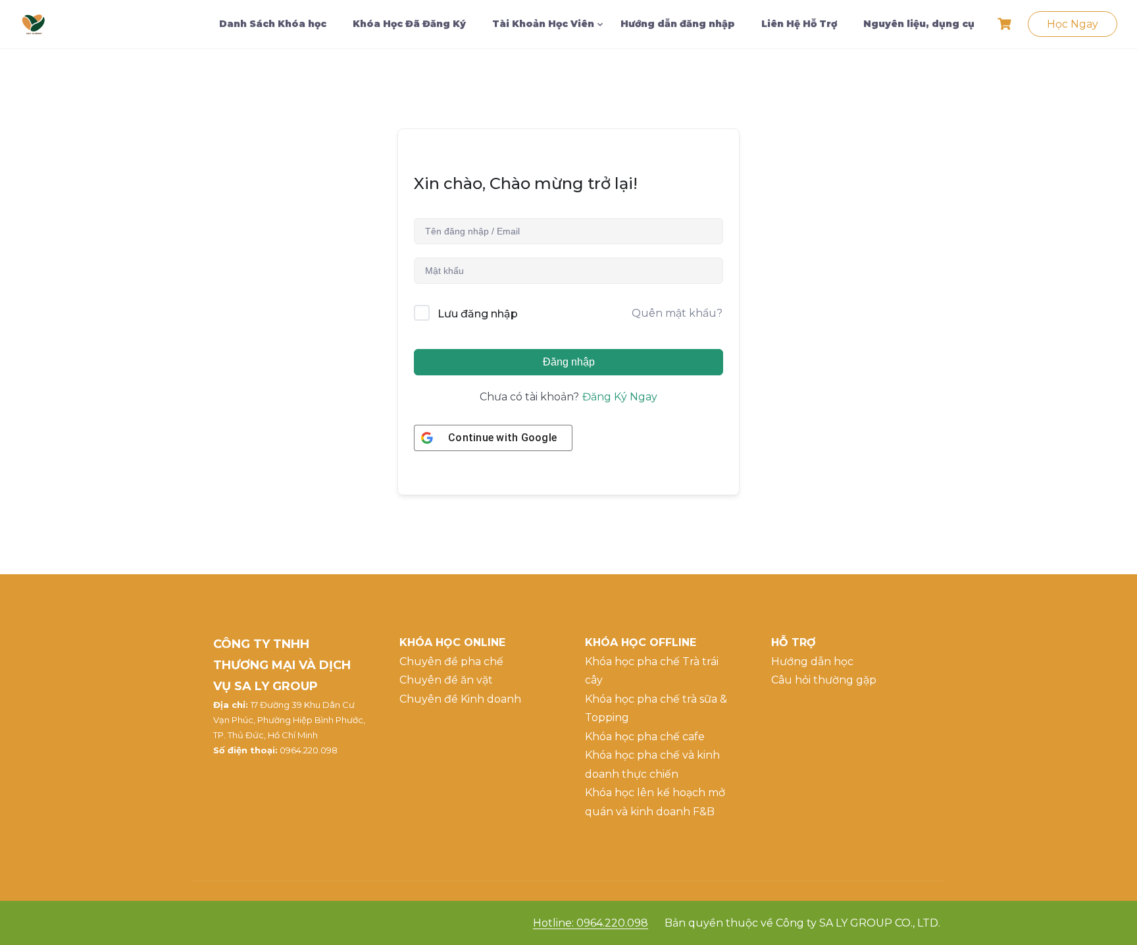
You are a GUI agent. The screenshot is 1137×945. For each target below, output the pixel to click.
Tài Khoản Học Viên (543, 24)
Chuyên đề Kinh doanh (460, 699)
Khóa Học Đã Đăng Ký (409, 24)
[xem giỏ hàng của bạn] (1006, 24)
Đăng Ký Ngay (619, 397)
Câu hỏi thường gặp (823, 680)
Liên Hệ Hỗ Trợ (799, 24)
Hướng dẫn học (812, 661)
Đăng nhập (569, 361)
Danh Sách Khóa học (272, 24)
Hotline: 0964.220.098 (590, 923)
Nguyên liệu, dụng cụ (918, 24)
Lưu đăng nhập (478, 314)
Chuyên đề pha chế (451, 661)
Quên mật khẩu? (677, 313)
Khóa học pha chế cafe (645, 736)
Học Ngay (1072, 24)
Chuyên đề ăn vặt (446, 680)
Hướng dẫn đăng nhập (677, 24)
